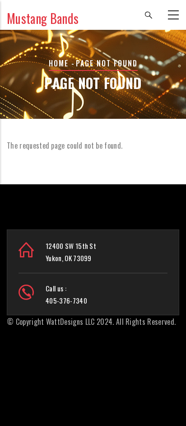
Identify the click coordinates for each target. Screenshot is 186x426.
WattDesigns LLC (70, 321)
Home (59, 63)
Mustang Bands (43, 18)
